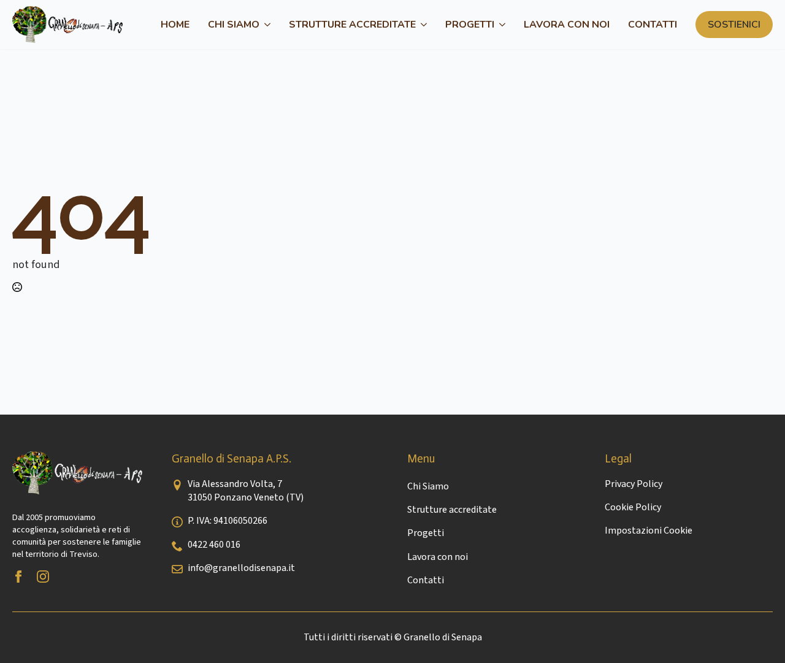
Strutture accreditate (352, 24)
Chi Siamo (233, 24)
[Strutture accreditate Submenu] (421, 24)
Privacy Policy (633, 484)
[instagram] (43, 576)
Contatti (652, 24)
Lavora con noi (567, 24)
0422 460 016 (214, 544)
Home (175, 24)
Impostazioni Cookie (648, 530)
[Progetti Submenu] (499, 24)
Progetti (469, 24)
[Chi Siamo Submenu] (264, 24)
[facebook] (18, 576)
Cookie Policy (633, 507)
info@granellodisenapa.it (241, 568)
